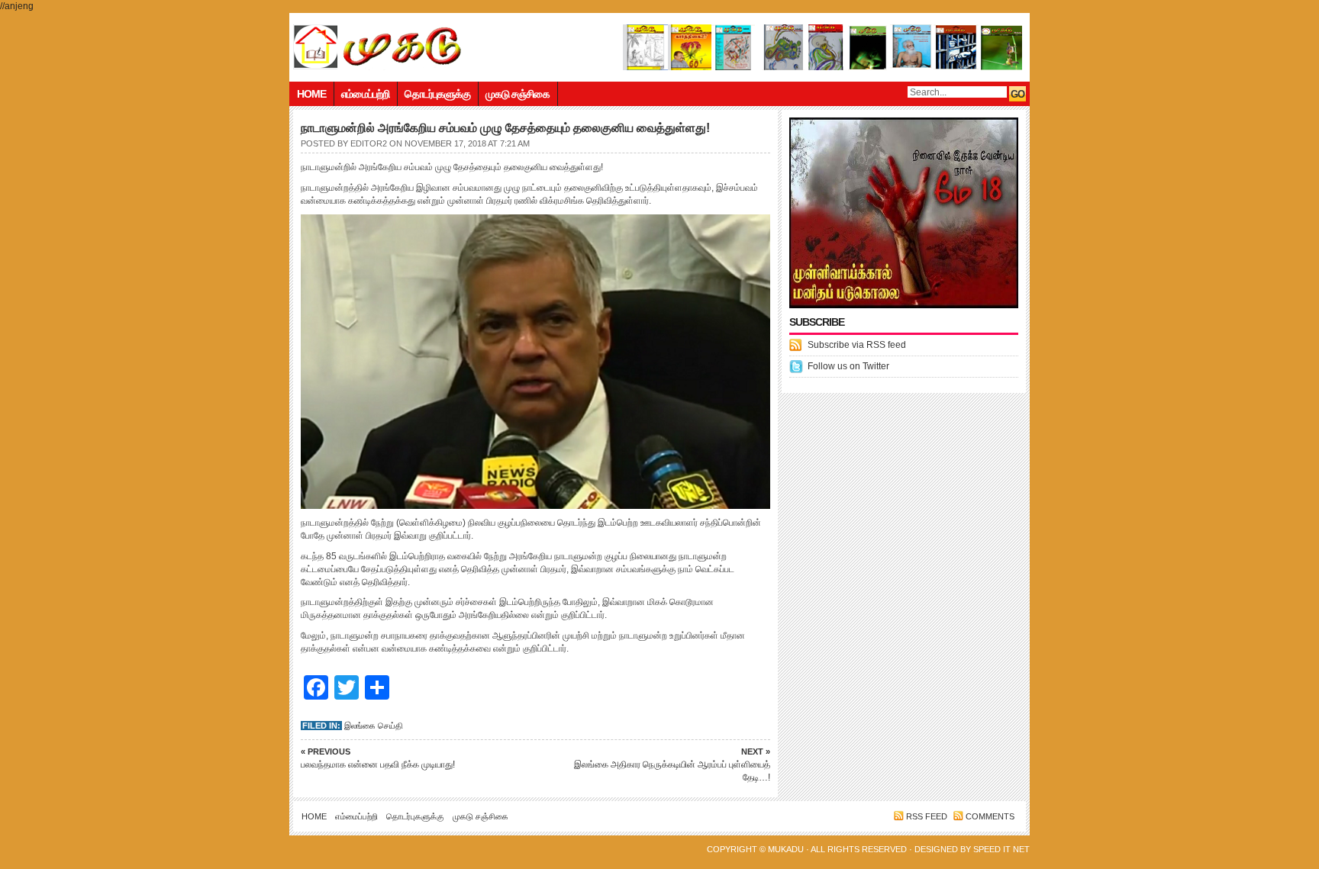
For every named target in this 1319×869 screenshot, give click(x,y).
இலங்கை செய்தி (373, 725)
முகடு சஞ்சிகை (517, 94)
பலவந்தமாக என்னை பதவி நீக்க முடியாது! (378, 758)
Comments (990, 816)
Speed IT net (1001, 849)
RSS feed (926, 816)
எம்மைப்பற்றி (365, 94)
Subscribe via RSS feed (857, 345)
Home (311, 94)
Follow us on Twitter (848, 366)
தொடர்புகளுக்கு (437, 94)
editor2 (368, 143)
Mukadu (786, 849)
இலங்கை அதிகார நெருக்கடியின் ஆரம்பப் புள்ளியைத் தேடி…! (672, 765)
